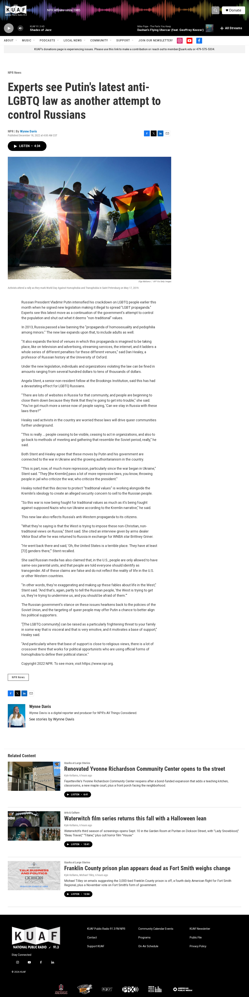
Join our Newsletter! (155, 40)
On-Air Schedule (148, 946)
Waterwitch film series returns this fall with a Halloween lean (135, 818)
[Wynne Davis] (16, 715)
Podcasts (47, 40)
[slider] (26, 28)
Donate (235, 10)
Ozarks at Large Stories (77, 763)
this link (114, 49)
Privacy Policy (198, 946)
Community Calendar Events (155, 928)
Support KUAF (95, 946)
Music (26, 40)
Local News (73, 40)
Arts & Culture (72, 812)
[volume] (20, 28)
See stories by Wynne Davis (51, 719)
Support (123, 40)
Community (99, 40)
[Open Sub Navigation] (16, 40)
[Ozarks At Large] (84, 989)
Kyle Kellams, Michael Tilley (79, 875)
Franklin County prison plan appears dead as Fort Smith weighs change (147, 868)
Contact (92, 937)
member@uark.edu (179, 49)
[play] (9, 28)
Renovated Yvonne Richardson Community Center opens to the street (144, 768)
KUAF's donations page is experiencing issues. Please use (71, 49)
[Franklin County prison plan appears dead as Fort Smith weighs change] (34, 875)
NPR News (14, 72)
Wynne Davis (28, 131)
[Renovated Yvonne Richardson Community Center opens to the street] (34, 776)
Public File (196, 937)
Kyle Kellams (71, 775)
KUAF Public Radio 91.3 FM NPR (106, 928)
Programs (144, 937)
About (9, 40)
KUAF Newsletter (200, 928)
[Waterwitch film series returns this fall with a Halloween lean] (34, 825)
